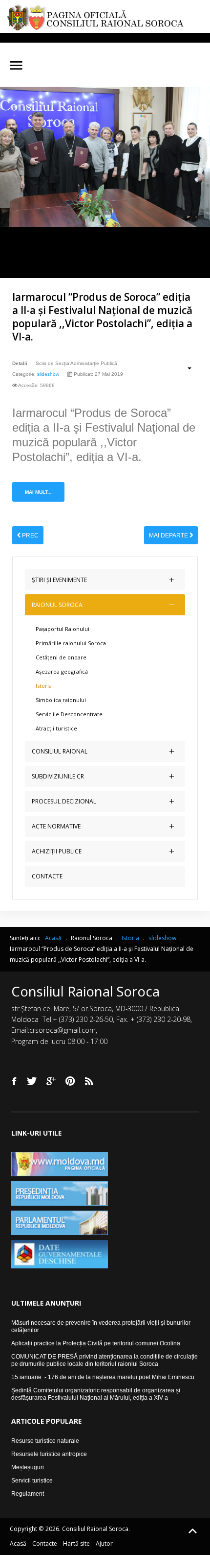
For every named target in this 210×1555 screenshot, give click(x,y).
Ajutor (104, 1543)
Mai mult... (38, 492)
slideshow (48, 374)
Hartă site (76, 1543)
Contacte (44, 1543)
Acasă (18, 1543)
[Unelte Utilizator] (184, 368)
